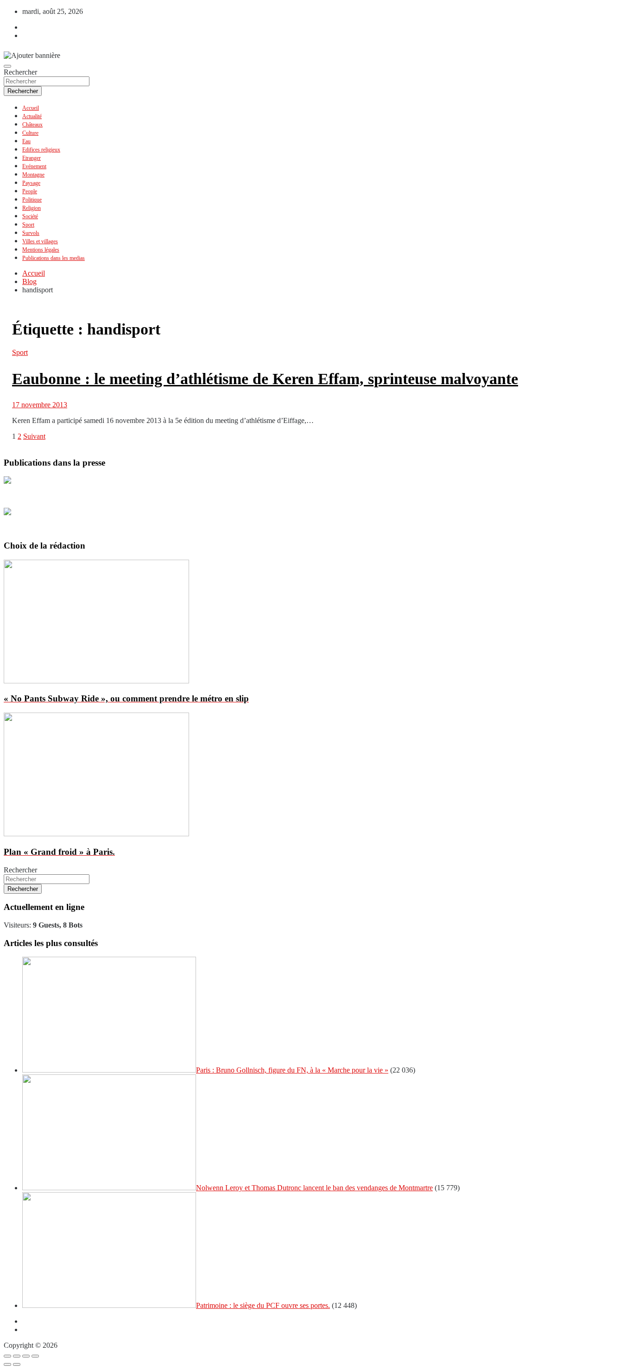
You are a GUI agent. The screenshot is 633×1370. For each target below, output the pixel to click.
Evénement (34, 166)
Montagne (33, 174)
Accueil (30, 108)
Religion (31, 208)
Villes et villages (40, 241)
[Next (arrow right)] (16, 1364)
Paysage (31, 183)
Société (30, 216)
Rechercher (20, 72)
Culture (30, 133)
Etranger (31, 158)
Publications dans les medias (53, 258)
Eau (26, 141)
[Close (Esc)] (7, 1356)
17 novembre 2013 (39, 405)
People (29, 191)
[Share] (16, 1356)
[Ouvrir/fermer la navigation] (7, 66)
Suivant (34, 436)
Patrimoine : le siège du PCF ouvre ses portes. (263, 1305)
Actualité (32, 116)
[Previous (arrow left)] (7, 1364)
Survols (30, 233)
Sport (28, 224)
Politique (32, 199)
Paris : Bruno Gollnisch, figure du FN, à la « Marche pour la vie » (292, 1070)
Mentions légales (40, 249)
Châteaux (32, 124)
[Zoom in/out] (35, 1356)
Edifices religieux (41, 149)
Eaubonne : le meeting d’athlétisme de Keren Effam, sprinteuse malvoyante (265, 378)
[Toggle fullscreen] (26, 1356)
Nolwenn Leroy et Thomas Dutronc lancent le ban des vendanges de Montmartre (314, 1188)
